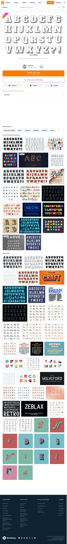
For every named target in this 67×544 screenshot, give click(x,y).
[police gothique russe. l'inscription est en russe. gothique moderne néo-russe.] (55, 293)
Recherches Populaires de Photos (23, 519)
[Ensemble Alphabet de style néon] (53, 193)
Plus (40, 2)
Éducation (5, 512)
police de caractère (9, 129)
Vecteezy (5, 505)
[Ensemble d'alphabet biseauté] (13, 241)
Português (60, 507)
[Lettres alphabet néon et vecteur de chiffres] (32, 209)
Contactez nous (41, 505)
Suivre (41, 67)
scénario (27, 129)
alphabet (36, 129)
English (60, 502)
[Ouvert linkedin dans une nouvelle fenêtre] (24, 537)
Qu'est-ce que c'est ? (19, 91)
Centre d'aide (40, 502)
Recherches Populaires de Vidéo (23, 524)
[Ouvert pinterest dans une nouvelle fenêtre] (27, 537)
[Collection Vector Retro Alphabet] (37, 175)
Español (60, 505)
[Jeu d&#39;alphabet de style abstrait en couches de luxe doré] (33, 159)
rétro (19, 129)
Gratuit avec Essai (33, 73)
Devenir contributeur (40, 510)
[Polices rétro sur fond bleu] (54, 348)
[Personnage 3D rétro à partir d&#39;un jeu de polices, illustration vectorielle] (25, 440)
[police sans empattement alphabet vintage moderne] (52, 377)
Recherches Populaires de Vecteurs (23, 514)
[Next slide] (60, 130)
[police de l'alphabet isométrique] (10, 277)
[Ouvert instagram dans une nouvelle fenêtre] (21, 537)
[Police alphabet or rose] (55, 392)
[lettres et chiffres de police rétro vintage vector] (11, 408)
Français (60, 512)
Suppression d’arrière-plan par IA (6, 523)
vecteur (52, 129)
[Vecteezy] (2, 2)
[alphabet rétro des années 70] (56, 175)
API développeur (7, 514)
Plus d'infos (7, 94)
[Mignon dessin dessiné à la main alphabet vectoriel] (35, 143)
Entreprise (5, 510)
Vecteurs (8, 2)
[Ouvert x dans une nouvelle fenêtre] (32, 537)
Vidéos (24, 2)
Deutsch (60, 510)
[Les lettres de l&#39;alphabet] (30, 193)
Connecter (58, 2)
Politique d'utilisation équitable (54, 539)
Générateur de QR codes (7, 527)
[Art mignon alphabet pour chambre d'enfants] (12, 209)
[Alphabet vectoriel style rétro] (33, 261)
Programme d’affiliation (23, 509)
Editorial (32, 2)
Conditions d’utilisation (57, 537)
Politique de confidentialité (56, 538)
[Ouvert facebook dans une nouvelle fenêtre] (19, 537)
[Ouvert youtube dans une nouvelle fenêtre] (34, 537)
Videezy (5, 507)
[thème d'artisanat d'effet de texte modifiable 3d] (51, 277)
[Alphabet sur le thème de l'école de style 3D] (53, 225)
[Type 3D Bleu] (30, 225)
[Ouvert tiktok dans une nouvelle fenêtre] (29, 537)
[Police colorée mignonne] (10, 159)
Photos (16, 2)
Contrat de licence (22, 503)
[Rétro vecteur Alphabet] (14, 175)
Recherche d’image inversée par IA (7, 518)
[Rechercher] (59, 7)
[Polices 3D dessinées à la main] (57, 159)
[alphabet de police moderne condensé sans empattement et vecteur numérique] (34, 408)
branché (44, 129)
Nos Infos (39, 507)
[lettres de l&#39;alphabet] (10, 193)
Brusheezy (5, 502)
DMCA (21, 506)
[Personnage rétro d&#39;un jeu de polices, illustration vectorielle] (41, 424)
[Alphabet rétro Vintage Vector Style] (13, 143)
